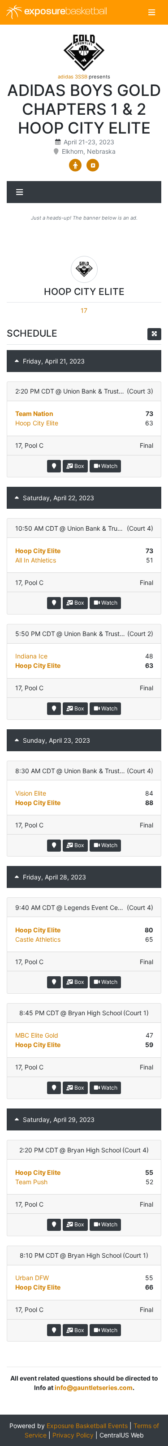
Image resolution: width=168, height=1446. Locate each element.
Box (78, 466)
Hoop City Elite (36, 423)
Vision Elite (30, 793)
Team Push (31, 1182)
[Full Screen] (154, 334)
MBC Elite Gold (36, 1035)
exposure (64, 12)
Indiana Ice (31, 656)
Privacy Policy (73, 1435)
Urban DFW (32, 1277)
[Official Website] (93, 165)
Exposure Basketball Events (87, 1425)
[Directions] (54, 466)
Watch (108, 466)
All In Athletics (35, 560)
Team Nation (34, 413)
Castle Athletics (37, 939)
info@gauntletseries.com (94, 1387)
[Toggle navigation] (152, 12)
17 (84, 310)
